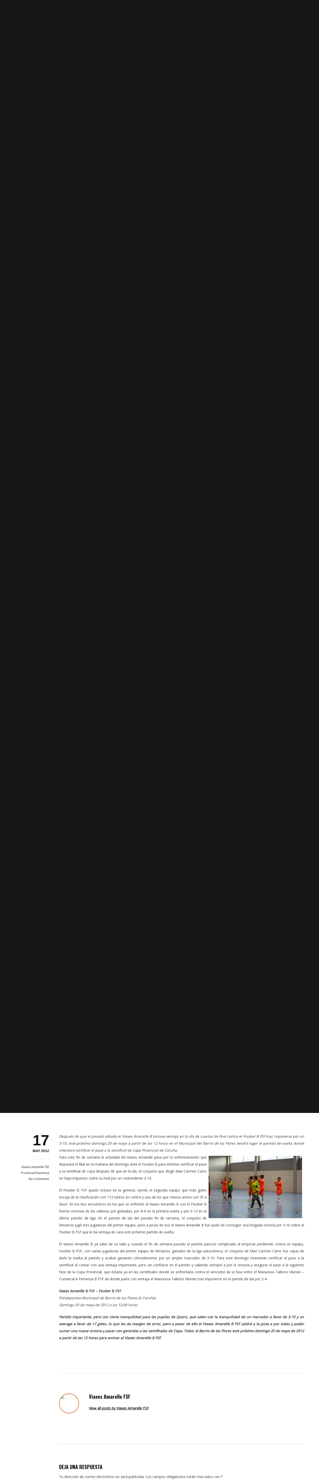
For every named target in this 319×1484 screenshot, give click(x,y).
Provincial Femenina (35, 1173)
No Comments (39, 1179)
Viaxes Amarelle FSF (35, 1167)
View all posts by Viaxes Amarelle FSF (119, 1408)
